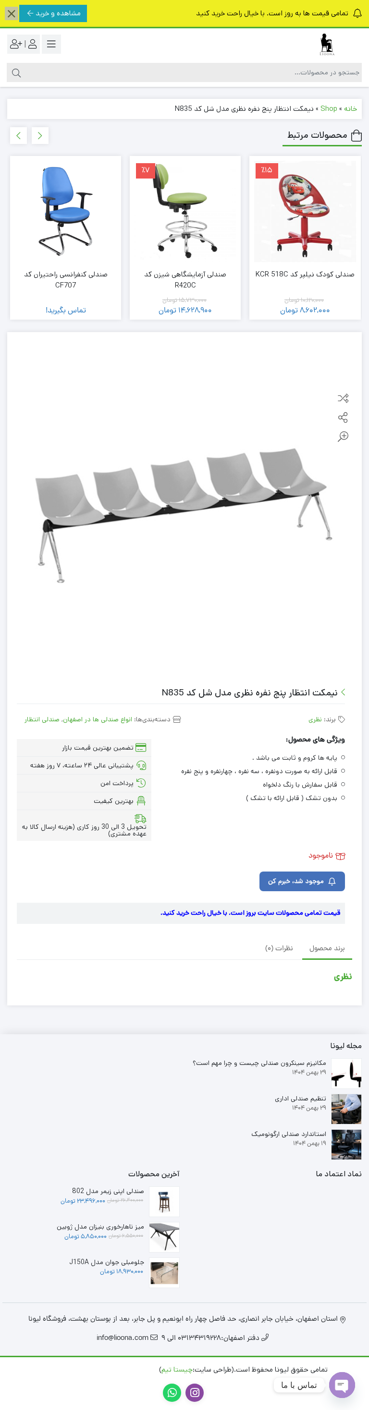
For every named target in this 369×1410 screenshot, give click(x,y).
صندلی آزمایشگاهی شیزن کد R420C (185, 279)
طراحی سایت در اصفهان (122, 1369)
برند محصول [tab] (327, 949)
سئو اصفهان (62, 1369)
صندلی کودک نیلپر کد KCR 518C (305, 274)
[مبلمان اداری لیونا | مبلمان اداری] (323, 44)
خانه (350, 109)
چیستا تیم (177, 1369)
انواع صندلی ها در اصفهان (97, 719)
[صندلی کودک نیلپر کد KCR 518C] (305, 211)
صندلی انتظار (42, 719)
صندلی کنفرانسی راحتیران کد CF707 (66, 279)
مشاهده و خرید (58, 13)
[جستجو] (15, 72)
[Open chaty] (342, 1385)
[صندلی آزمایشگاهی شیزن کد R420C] (185, 211)
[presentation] (40, 135)
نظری (315, 719)
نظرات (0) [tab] (279, 949)
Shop (328, 109)
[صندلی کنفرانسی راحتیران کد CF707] (65, 211)
